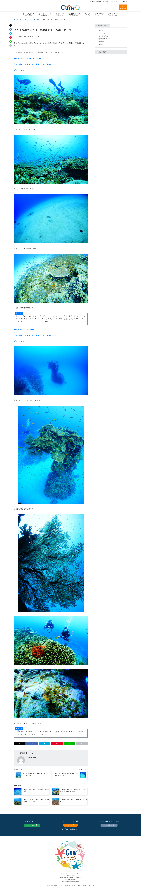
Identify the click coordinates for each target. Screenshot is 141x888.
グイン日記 (102, 33)
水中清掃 (101, 41)
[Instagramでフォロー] (121, 1)
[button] (10, 45)
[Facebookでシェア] (10, 29)
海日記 (101, 44)
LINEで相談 (31, 825)
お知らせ (101, 30)
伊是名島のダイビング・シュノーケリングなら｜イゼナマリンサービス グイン (72, 885)
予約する (69, 825)
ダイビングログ (20, 25)
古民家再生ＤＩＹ (104, 39)
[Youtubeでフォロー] (124, 1)
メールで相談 (108, 825)
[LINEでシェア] (10, 41)
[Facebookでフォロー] (119, 1)
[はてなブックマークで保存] (10, 33)
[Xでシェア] (10, 25)
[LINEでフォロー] (126, 1)
